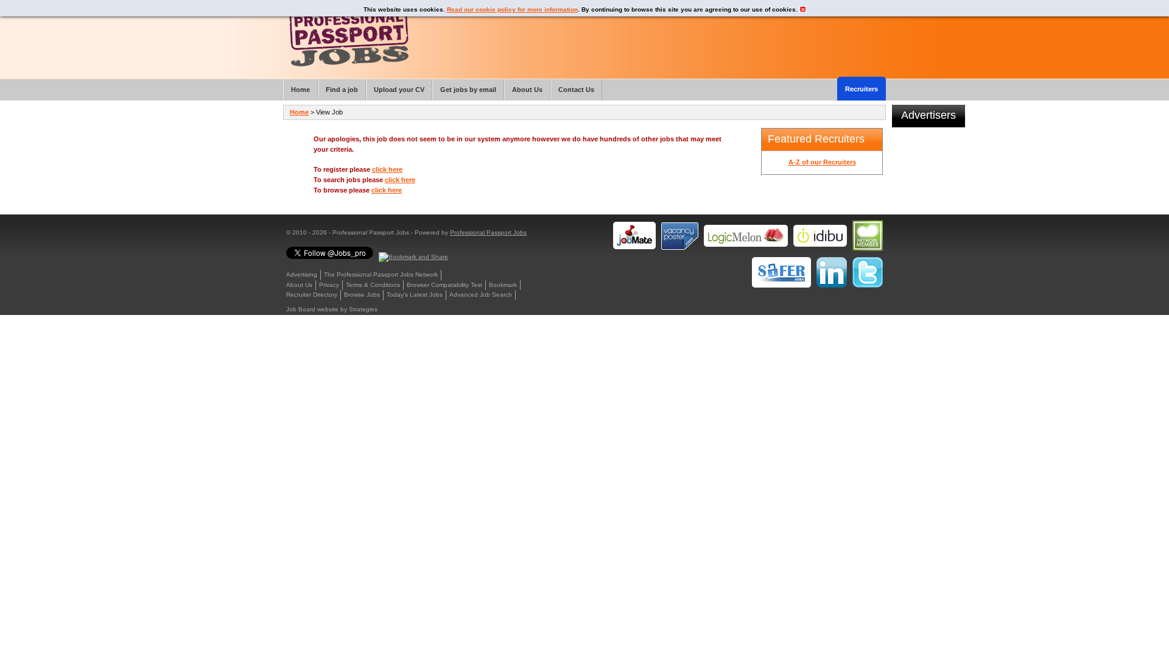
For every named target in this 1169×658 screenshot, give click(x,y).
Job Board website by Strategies (331, 309)
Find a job (342, 89)
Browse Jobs (362, 294)
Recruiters (861, 89)
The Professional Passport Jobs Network (381, 274)
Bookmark (503, 284)
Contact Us (576, 89)
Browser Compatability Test (444, 284)
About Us (299, 284)
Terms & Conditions (373, 284)
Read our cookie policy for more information (512, 9)
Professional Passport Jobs (488, 232)
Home (299, 112)
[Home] (349, 36)
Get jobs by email (468, 89)
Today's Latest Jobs (415, 294)
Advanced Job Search (480, 294)
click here (387, 169)
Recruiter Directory (311, 294)
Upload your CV (399, 89)
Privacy (329, 284)
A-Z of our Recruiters (822, 162)
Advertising (301, 274)
